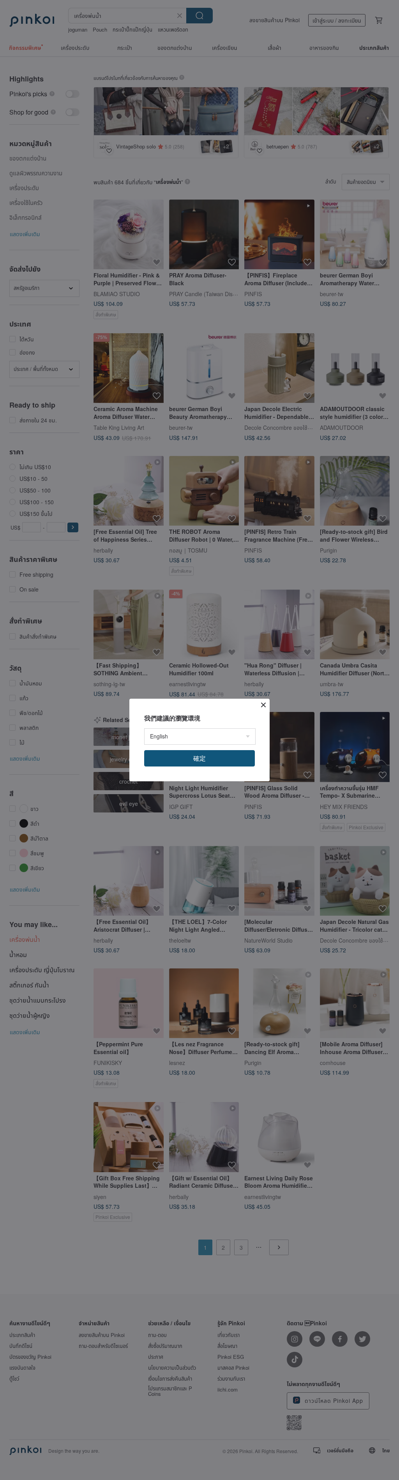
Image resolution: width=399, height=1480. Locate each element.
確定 (199, 758)
